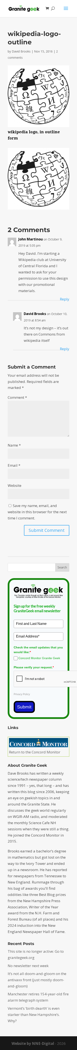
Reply (64, 299)
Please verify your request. (34, 667)
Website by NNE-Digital (33, 1043)
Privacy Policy (22, 694)
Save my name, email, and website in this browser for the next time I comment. (37, 511)
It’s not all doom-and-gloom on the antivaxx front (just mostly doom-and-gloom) (37, 979)
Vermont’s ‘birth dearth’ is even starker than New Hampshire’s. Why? (34, 1014)
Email (14, 465)
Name (14, 445)
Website (14, 485)
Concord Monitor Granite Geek (39, 658)
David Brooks (21, 51)
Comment (17, 397)
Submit (24, 706)
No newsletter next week (28, 965)
